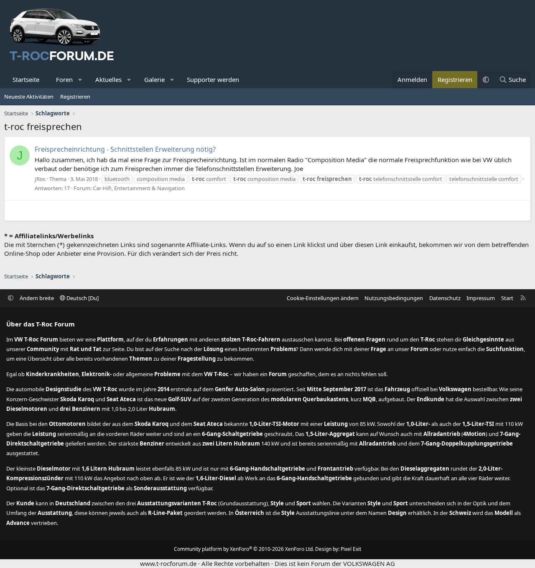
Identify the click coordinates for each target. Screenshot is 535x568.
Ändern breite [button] (37, 298)
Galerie (154, 79)
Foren (64, 79)
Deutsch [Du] (82, 298)
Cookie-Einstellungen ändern (323, 298)
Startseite (26, 79)
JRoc (40, 179)
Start (507, 298)
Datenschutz (445, 298)
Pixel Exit (351, 549)
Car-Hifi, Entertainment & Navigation (139, 188)
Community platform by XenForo (244, 549)
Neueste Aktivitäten (29, 96)
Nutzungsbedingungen (393, 298)
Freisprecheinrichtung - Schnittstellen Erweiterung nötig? (125, 149)
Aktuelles (108, 79)
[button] (80, 79)
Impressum (480, 298)
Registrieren (75, 96)
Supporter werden (213, 79)
